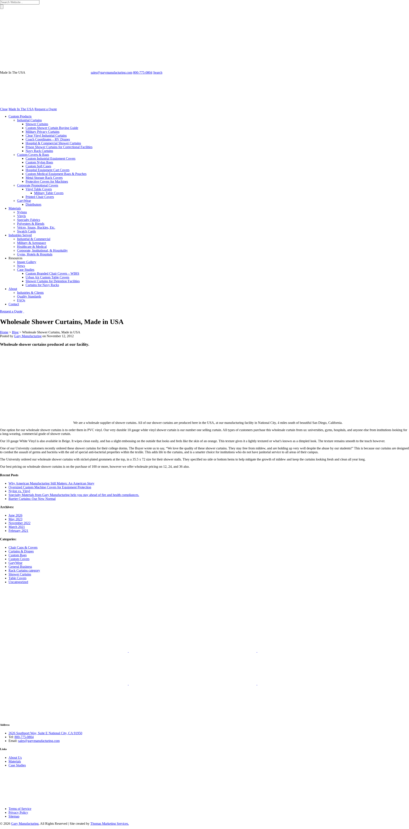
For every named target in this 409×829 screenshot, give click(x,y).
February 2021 (18, 530)
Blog (15, 332)
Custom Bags (18, 555)
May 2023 (15, 519)
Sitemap (14, 816)
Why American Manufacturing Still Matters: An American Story (51, 483)
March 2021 (17, 527)
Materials (15, 761)
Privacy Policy (18, 812)
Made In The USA (21, 109)
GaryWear (15, 563)
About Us (15, 757)
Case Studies (17, 765)
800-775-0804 (24, 737)
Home (4, 332)
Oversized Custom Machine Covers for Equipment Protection (50, 487)
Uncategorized (18, 582)
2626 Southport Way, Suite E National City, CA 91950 (45, 733)
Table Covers (17, 578)
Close (4, 109)
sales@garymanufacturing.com (39, 741)
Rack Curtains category (24, 570)
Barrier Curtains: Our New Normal (32, 499)
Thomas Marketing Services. (109, 823)
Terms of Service (20, 808)
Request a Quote (46, 109)
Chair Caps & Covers (23, 547)
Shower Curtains (20, 574)
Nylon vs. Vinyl (19, 491)
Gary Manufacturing (28, 336)
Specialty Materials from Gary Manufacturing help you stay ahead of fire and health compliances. (74, 495)
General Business (20, 566)
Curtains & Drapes (21, 551)
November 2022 (19, 523)
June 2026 (15, 515)
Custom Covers (19, 559)
